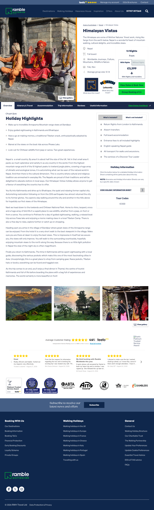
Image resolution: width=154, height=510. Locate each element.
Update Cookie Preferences (137, 450)
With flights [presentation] (125, 62)
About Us (119, 11)
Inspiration (99, 11)
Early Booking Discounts (15, 445)
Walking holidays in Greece (75, 440)
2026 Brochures (130, 2)
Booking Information (13, 431)
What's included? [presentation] (110, 117)
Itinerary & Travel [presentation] (25, 105)
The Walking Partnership (135, 440)
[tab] (125, 62)
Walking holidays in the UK (74, 426)
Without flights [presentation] (138, 62)
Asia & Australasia (89, 25)
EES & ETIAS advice (133, 460)
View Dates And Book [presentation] (138, 105)
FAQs (127, 464)
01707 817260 (133, 11)
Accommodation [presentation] (45, 105)
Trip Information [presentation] (65, 105)
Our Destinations (12, 426)
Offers (109, 11)
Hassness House (83, 11)
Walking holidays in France (74, 436)
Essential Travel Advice (135, 455)
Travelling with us (70, 460)
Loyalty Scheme (12, 450)
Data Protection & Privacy (40, 505)
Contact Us (130, 426)
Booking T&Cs (11, 436)
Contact (144, 2)
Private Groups (11, 455)
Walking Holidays (65, 11)
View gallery (68, 98)
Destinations (49, 11)
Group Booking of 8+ (132, 92)
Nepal (101, 25)
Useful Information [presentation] (98, 105)
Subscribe (94, 405)
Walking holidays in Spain (74, 455)
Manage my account (109, 2)
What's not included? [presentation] (134, 117)
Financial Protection (13, 440)
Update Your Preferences (136, 445)
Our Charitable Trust (134, 436)
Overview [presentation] (7, 105)
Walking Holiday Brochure (136, 431)
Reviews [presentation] (81, 105)
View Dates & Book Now (131, 85)
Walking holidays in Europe (74, 431)
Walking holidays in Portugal (75, 450)
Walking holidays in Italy (73, 445)
